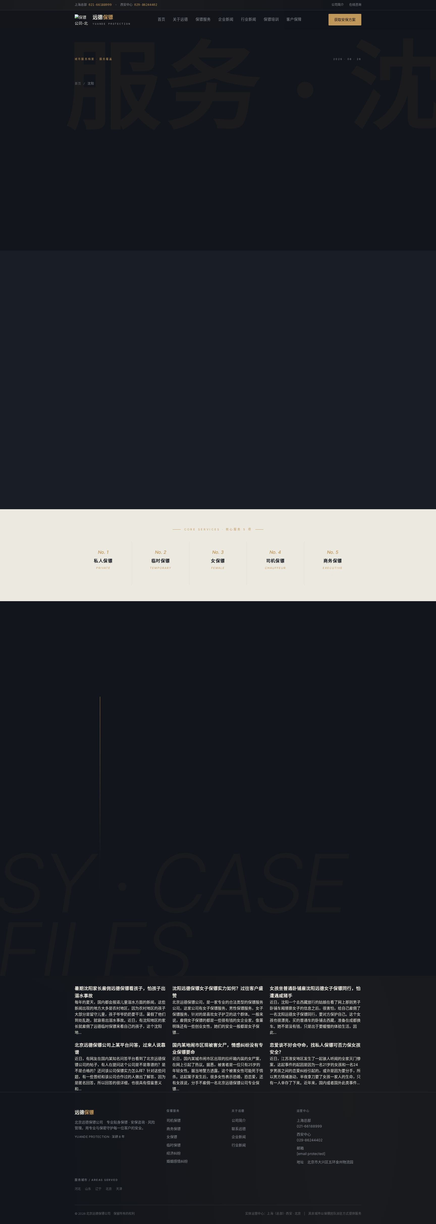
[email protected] (311, 1153)
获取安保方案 (345, 19)
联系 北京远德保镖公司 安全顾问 (169, 950)
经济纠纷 (174, 1153)
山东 (88, 1189)
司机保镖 (174, 1120)
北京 (109, 1189)
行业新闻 (248, 19)
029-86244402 (309, 1140)
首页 (161, 19)
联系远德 (239, 1128)
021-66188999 (309, 1126)
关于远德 (180, 19)
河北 (78, 1189)
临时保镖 (174, 1145)
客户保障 (294, 19)
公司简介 (338, 5)
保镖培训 (271, 19)
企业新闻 (225, 19)
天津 (119, 1189)
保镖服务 (203, 19)
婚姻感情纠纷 (177, 1161)
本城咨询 (90, 231)
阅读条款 (123, 231)
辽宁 (98, 1189)
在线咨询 (355, 5)
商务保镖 (174, 1128)
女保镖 (172, 1137)
